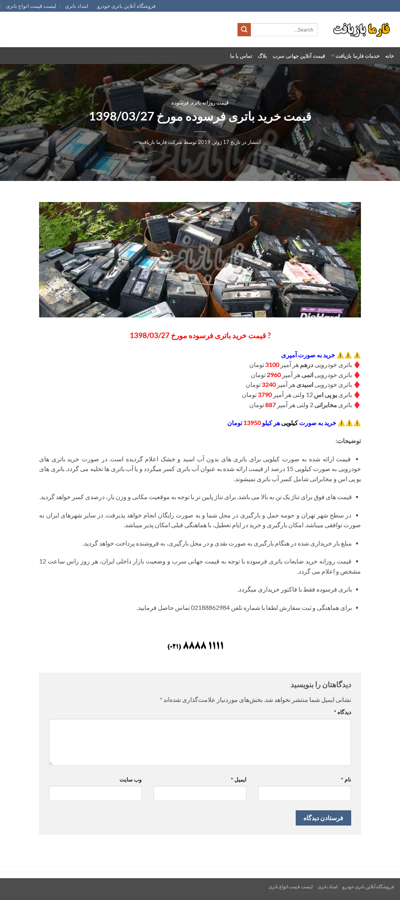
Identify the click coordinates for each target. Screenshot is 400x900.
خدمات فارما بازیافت (358, 56)
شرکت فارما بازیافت (160, 142)
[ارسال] (244, 29)
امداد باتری (76, 6)
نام (346, 779)
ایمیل (238, 779)
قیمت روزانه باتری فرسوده (200, 102)
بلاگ (262, 56)
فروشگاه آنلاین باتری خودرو (126, 6)
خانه (389, 56)
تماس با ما (241, 56)
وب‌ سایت (131, 779)
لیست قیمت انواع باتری (31, 6)
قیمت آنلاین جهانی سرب (299, 56)
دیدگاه (342, 712)
